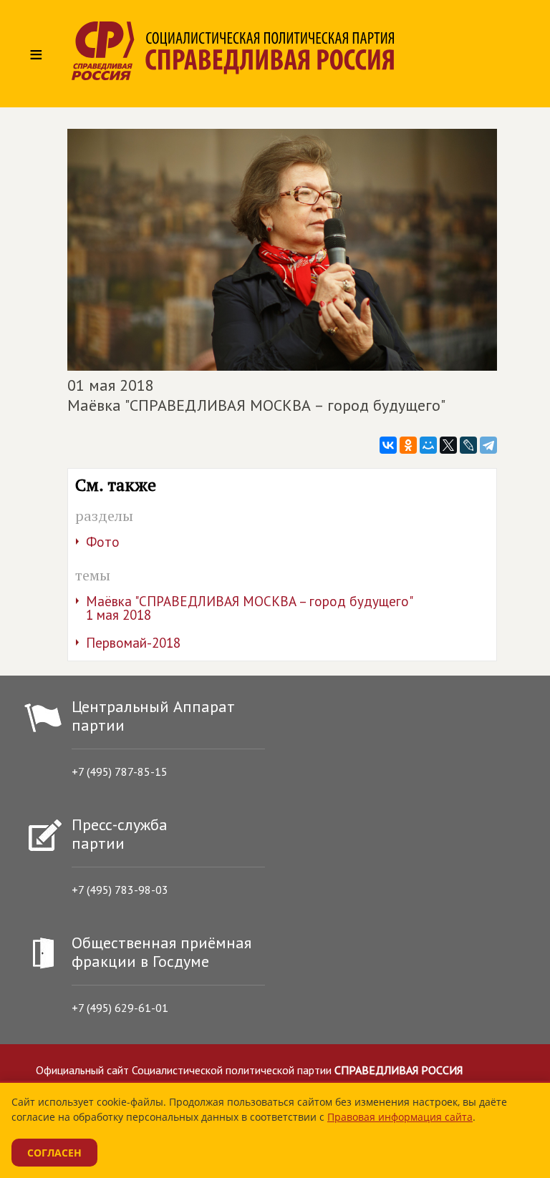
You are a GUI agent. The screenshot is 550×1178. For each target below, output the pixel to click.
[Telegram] (488, 445)
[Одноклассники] (408, 445)
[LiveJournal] (468, 445)
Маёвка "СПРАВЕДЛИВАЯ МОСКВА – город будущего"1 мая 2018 (249, 608)
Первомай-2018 (133, 642)
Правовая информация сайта (400, 1117)
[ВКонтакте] (388, 445)
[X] (448, 445)
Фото (103, 541)
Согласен (54, 1152)
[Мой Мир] (428, 445)
